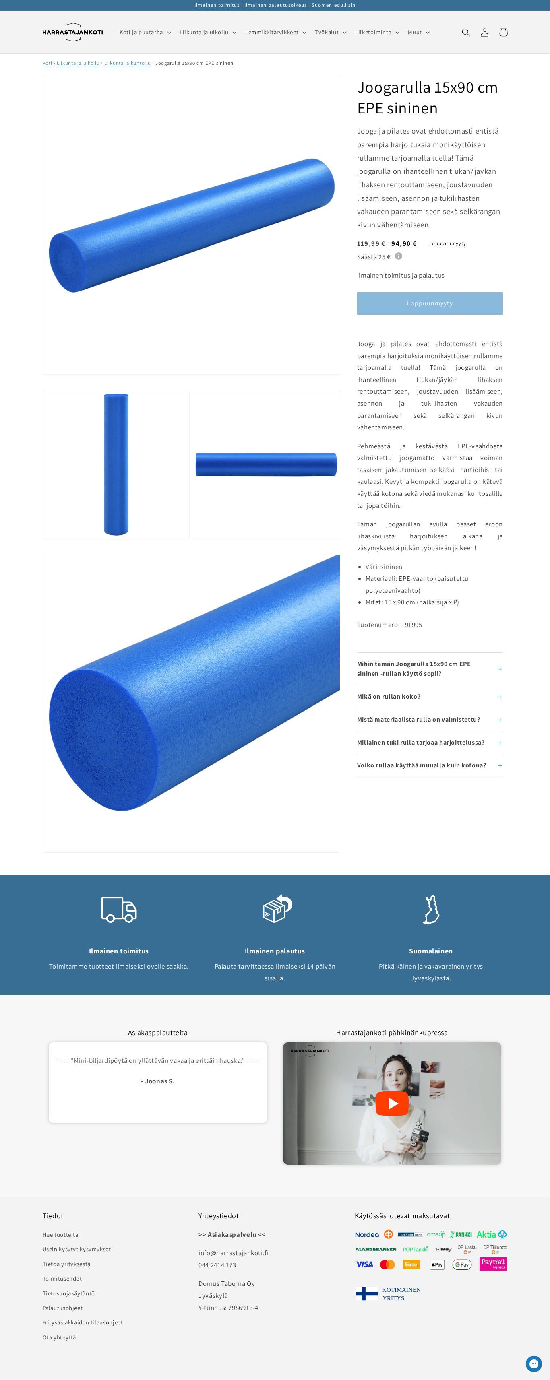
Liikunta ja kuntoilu (127, 63)
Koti (47, 63)
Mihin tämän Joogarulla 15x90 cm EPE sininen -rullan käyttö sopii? (414, 669)
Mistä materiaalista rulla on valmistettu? (418, 719)
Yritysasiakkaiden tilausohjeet (83, 1322)
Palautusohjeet (63, 1308)
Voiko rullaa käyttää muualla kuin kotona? (421, 765)
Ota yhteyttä (60, 1337)
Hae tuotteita (61, 1234)
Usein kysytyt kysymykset (77, 1249)
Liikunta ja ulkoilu (78, 63)
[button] (144, 32)
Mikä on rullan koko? (389, 696)
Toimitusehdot (62, 1278)
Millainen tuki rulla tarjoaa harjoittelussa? (421, 742)
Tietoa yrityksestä (67, 1264)
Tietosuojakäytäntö (69, 1293)
